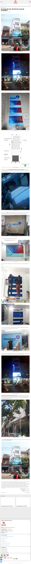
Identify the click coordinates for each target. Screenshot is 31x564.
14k (8, 555)
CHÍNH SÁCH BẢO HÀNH (4, 548)
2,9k (5, 555)
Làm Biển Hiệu (3, 539)
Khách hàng (4, 7)
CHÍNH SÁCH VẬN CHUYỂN (4, 552)
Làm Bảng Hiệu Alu (4, 541)
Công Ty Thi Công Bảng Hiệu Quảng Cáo (7, 536)
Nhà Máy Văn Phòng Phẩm (5, 544)
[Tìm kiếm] (29, 4)
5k (2, 555)
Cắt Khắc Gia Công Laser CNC (5, 543)
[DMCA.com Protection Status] (15, 558)
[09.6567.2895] (1, 557)
